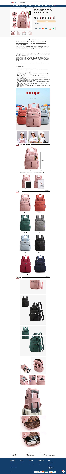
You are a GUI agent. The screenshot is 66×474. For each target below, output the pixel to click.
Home (11, 7)
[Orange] (51, 17)
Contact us (30, 462)
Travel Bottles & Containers (27, 7)
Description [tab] (29, 39)
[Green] (48, 17)
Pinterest (39, 462)
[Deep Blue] (43, 17)
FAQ (11, 462)
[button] (54, 6)
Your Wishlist (21, 462)
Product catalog (22, 461)
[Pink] (53, 17)
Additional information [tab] (35, 39)
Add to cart (46, 21)
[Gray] (45, 17)
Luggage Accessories (20, 7)
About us (30, 461)
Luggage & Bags (15, 7)
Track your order (12, 461)
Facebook (39, 461)
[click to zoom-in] (21, 19)
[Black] (35, 17)
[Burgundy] (40, 17)
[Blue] (38, 17)
